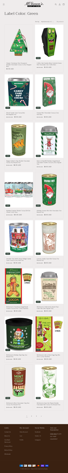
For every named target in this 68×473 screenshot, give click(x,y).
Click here (53, 434)
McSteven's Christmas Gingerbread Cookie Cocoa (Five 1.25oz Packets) (17, 307)
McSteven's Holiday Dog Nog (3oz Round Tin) (16, 355)
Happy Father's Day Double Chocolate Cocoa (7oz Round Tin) (18, 161)
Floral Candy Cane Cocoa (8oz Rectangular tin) (15, 113)
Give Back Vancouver (7, 441)
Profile (21, 440)
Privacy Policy (8, 446)
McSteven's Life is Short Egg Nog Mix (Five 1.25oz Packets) (48, 355)
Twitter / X (38, 436)
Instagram (38, 440)
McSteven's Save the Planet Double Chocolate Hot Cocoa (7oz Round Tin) (48, 404)
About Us (7, 436)
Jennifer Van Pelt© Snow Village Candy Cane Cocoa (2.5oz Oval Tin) (18, 259)
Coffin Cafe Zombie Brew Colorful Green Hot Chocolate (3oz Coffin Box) (49, 64)
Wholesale (7, 454)
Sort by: (37, 21)
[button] (4, 4)
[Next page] (41, 416)
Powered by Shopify (43, 468)
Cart (21, 436)
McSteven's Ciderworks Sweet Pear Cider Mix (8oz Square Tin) (48, 307)
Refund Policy (8, 450)
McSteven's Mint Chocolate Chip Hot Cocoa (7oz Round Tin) (17, 404)
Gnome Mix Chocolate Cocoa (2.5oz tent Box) (48, 113)
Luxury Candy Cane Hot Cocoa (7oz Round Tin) (48, 259)
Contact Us (7, 432)
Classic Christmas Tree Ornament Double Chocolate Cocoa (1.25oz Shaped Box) (18, 64)
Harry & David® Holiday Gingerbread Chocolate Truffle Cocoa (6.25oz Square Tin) (49, 162)
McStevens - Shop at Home (31, 468)
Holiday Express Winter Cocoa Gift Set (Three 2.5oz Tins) (18, 211)
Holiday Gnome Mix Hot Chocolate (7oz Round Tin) (49, 211)
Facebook (37, 432)
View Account (24, 432)
